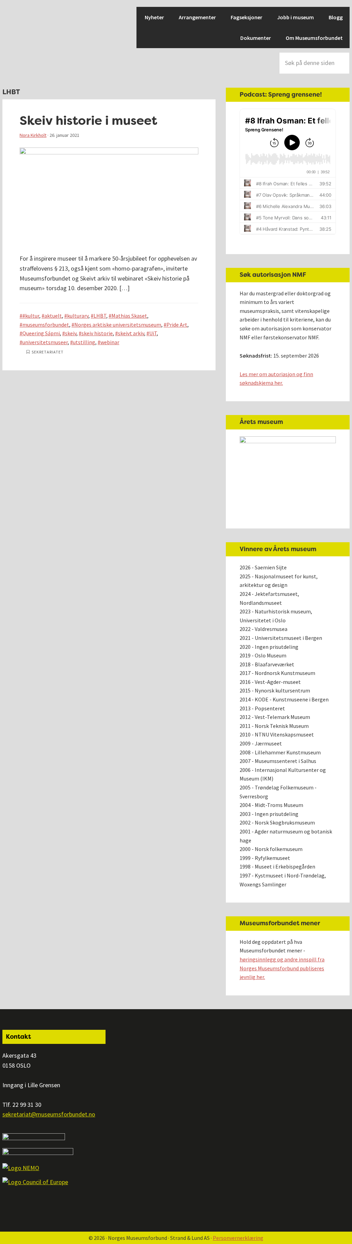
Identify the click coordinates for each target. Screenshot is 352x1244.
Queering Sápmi (41, 333)
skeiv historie (97, 333)
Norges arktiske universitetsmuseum (117, 324)
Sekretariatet (48, 351)
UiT (153, 333)
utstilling (84, 342)
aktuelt (53, 315)
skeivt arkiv (131, 333)
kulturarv (77, 315)
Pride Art (176, 324)
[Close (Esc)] (344, 7)
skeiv (70, 333)
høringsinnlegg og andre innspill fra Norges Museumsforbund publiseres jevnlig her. (282, 968)
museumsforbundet (45, 324)
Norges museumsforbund (26, 31)
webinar (109, 342)
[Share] (329, 7)
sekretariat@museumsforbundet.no (48, 1114)
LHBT (100, 315)
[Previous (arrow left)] (12, 622)
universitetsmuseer (45, 342)
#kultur (30, 315)
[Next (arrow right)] (340, 622)
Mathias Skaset (129, 315)
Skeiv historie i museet (88, 120)
